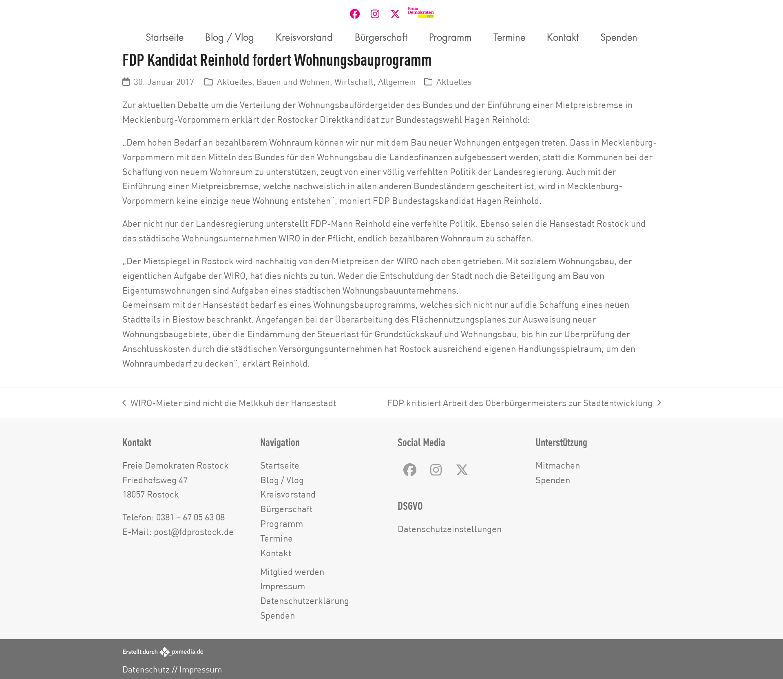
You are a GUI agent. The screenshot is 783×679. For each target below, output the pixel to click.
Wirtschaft (354, 82)
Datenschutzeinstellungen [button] (450, 528)
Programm (281, 523)
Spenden (277, 615)
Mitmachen (557, 465)
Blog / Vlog (282, 479)
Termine (276, 538)
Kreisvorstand (288, 494)
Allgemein (397, 82)
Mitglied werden (292, 571)
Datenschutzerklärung (304, 600)
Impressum (282, 585)
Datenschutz (146, 669)
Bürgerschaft (286, 508)
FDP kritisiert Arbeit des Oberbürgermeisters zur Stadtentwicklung (519, 403)
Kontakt (275, 552)
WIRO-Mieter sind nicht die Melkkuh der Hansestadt (229, 403)
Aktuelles (234, 82)
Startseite (279, 465)
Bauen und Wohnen (293, 82)
